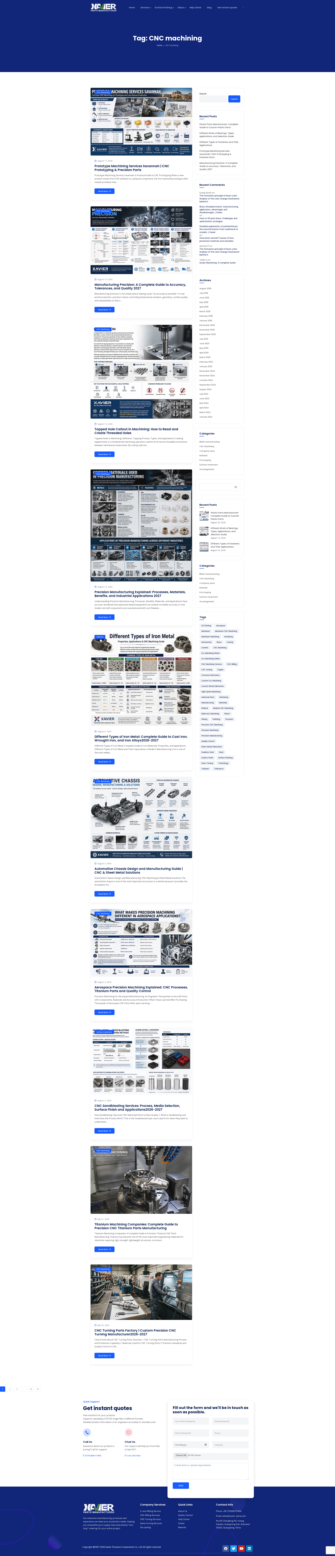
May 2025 (203, 348)
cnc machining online (210, 658)
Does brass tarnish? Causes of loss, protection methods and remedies (216, 239)
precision (229, 719)
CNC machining (220, 647)
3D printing (206, 625)
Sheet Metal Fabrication (211, 746)
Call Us (87, 1442)
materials (223, 702)
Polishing (216, 719)
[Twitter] (233, 1548)
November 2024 (207, 375)
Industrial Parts (207, 697)
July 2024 (203, 394)
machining (223, 697)
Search (202, 93)
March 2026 (204, 311)
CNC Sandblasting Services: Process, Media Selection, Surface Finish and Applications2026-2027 (137, 1108)
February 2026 (206, 316)
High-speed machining (210, 691)
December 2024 (207, 371)
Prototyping (205, 460)
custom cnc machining (211, 680)
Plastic (227, 713)
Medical (204, 708)
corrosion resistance (210, 675)
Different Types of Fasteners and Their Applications (218, 144)
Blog (209, 7)
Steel (221, 752)
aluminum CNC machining (226, 631)
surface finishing (225, 757)
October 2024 (206, 380)
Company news (207, 451)
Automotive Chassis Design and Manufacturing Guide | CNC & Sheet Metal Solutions (138, 871)
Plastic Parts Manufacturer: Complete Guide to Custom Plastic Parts (218, 126)
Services (145, 7)
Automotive (206, 642)
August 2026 (205, 288)
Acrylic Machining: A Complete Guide (217, 262)
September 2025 (207, 334)
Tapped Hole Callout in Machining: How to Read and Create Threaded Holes (136, 431)
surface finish (207, 757)
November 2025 (207, 329)
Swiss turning (207, 763)
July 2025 (203, 339)
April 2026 (203, 306)
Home (132, 7)
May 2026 (203, 302)
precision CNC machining (212, 724)
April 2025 (204, 352)
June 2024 (204, 398)
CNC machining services (211, 664)
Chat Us (130, 1442)
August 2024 (205, 389)
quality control (207, 741)
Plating (204, 719)
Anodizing (228, 636)
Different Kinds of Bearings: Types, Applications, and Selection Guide (216, 135)
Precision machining (209, 730)
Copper (220, 669)
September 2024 (207, 384)
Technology (223, 763)
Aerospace (220, 625)
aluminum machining (210, 636)
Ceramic (204, 647)
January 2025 (205, 366)
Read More (103, 191)
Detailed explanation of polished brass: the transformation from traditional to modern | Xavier (218, 229)
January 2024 (205, 416)
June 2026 (204, 297)
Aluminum (205, 631)
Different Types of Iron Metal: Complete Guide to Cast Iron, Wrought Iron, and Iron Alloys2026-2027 (141, 739)
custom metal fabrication (212, 686)
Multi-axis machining (210, 713)
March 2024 (204, 412)
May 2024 (203, 403)
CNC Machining (102, 92)
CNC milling (232, 664)
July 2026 (203, 293)
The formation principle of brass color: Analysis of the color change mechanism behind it (219, 198)
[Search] (235, 487)
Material (99, 637)
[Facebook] (225, 1548)
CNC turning (206, 669)
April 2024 (204, 407)
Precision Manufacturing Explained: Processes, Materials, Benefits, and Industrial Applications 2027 (140, 594)
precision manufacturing (211, 735)
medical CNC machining (223, 708)
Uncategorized (206, 469)
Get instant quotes (227, 7)
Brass (219, 642)
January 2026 (205, 320)
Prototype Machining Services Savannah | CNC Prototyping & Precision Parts (131, 168)
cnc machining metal (210, 653)
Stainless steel (207, 752)
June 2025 (204, 343)
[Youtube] (241, 1548)
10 (31, 1389)
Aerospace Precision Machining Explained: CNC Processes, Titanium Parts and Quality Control (141, 989)
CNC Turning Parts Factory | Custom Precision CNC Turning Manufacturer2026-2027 (135, 1332)
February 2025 (206, 361)
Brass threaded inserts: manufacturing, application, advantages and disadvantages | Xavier (219, 209)
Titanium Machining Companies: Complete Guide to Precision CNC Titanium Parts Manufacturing (136, 1226)
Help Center (195, 7)
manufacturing (207, 702)
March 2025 (204, 357)
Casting (230, 642)
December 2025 (207, 325)
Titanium (205, 768)
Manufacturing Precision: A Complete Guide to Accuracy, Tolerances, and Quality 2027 (140, 286)
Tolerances (219, 768)
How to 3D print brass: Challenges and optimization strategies (218, 220)
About (181, 7)
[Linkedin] (249, 1548)
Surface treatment (104, 1032)
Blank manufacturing (209, 441)
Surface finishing (163, 7)
